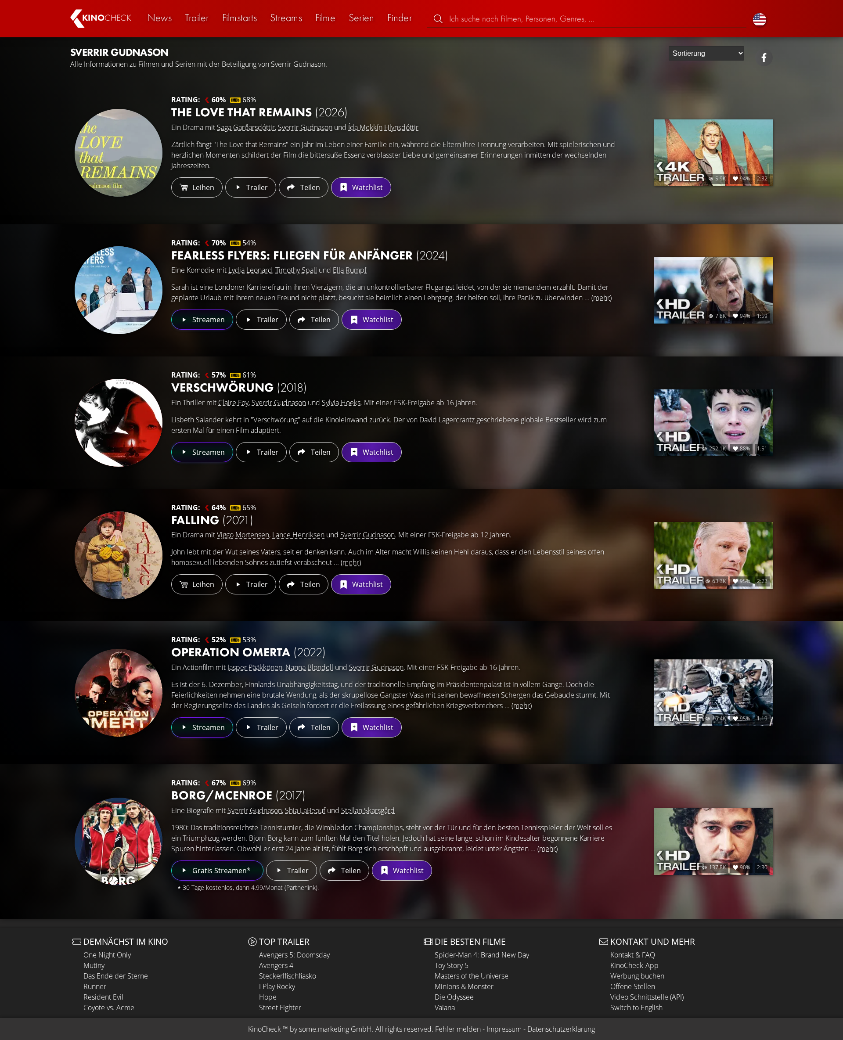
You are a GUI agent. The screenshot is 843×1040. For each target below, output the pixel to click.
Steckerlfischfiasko (287, 976)
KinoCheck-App (634, 965)
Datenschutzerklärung (561, 1029)
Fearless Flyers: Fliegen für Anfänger (309, 255)
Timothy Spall (296, 270)
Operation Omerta (248, 652)
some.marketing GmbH (335, 1029)
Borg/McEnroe (238, 795)
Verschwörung (239, 387)
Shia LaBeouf (305, 810)
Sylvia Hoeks (341, 402)
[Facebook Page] (764, 57)
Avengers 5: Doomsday (294, 954)
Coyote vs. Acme (108, 1007)
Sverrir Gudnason (305, 127)
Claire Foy (233, 402)
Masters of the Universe (471, 976)
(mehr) (601, 297)
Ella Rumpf (350, 270)
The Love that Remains (259, 112)
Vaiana (445, 1007)
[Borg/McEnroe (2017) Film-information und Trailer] (118, 841)
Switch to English (636, 1007)
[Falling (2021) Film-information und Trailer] (118, 555)
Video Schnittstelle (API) (647, 997)
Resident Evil (103, 997)
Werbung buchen (637, 976)
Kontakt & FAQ (632, 954)
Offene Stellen (632, 986)
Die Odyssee (454, 997)
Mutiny (93, 965)
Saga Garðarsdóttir (246, 127)
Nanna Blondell (309, 667)
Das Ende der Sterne (115, 976)
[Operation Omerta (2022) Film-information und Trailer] (118, 693)
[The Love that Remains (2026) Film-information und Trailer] (118, 153)
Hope (268, 997)
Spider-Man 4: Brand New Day (482, 954)
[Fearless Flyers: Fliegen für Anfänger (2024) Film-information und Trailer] (118, 290)
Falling (212, 520)
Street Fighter (280, 1007)
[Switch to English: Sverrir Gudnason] (759, 18)
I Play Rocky (277, 986)
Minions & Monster (464, 986)
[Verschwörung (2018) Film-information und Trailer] (118, 423)
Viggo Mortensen (243, 535)
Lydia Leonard (250, 270)
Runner (94, 986)
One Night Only (107, 954)
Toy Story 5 (451, 965)
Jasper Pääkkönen (254, 667)
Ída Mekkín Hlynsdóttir (383, 127)
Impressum (504, 1029)
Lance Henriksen (298, 535)
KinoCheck (264, 1029)
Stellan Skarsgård (368, 810)
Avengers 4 (276, 965)
